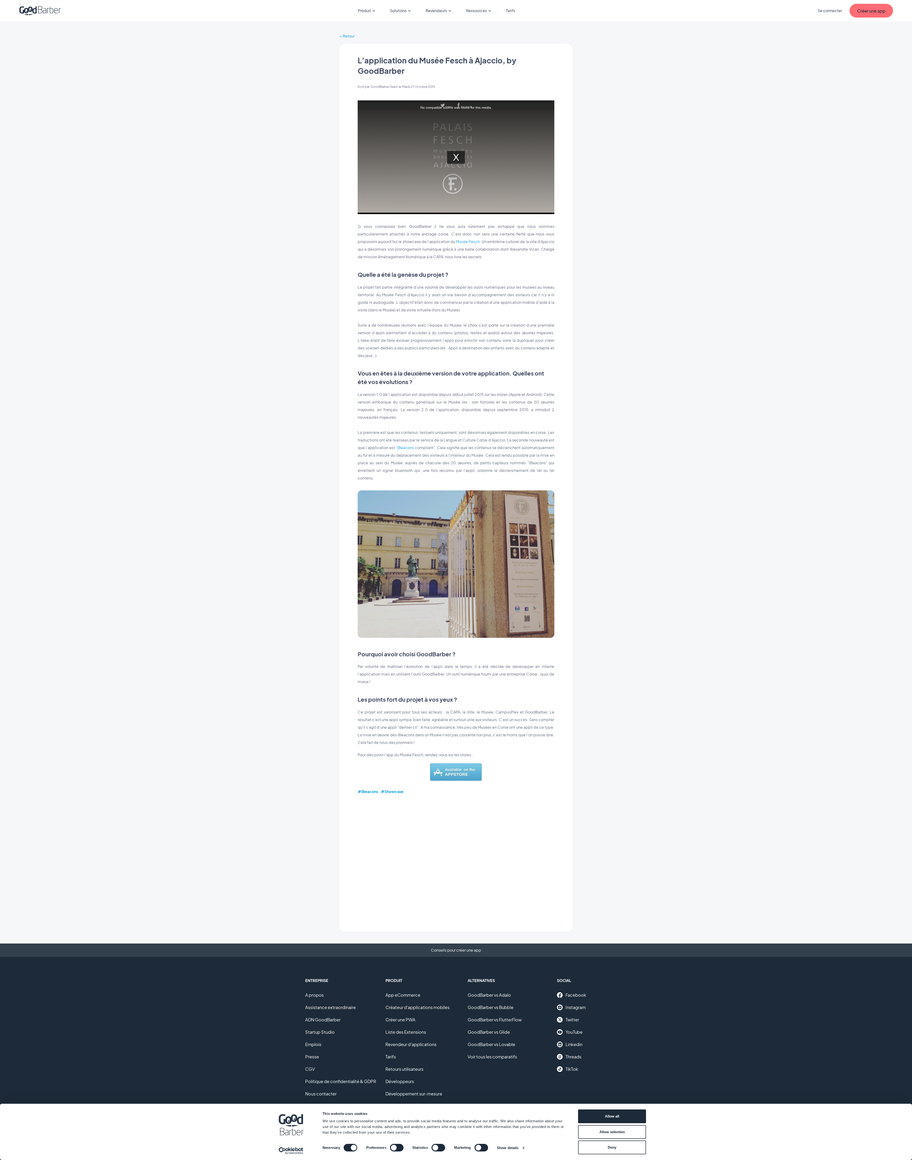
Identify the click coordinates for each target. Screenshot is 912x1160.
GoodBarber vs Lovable (491, 1044)
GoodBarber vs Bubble (490, 1007)
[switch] (397, 1147)
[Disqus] (456, 859)
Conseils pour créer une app (456, 950)
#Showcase (392, 791)
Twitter (572, 1019)
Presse (312, 1056)
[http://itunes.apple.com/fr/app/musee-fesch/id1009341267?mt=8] (456, 779)
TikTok (571, 1069)
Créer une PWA (400, 1019)
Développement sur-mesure (413, 1093)
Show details (507, 1148)
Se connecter (830, 10)
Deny (612, 1147)
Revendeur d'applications (411, 1044)
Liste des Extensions (405, 1032)
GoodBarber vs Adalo (489, 995)
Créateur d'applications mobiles (417, 1007)
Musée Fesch (468, 241)
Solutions (398, 10)
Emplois (313, 1044)
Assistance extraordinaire (330, 1007)
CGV (310, 1069)
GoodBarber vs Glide (489, 1032)
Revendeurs (436, 10)
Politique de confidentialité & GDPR (340, 1081)
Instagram (575, 1007)
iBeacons (405, 447)
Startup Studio (320, 1032)
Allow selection (612, 1132)
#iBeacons (368, 791)
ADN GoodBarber (323, 1019)
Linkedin (573, 1044)
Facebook (575, 995)
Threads (573, 1056)
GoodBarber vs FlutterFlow (495, 1019)
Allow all (612, 1116)
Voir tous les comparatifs (492, 1056)
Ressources (476, 10)
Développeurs (399, 1081)
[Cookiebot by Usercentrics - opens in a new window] (291, 1150)
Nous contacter (321, 1093)
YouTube (574, 1032)
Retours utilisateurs (404, 1069)
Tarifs (510, 10)
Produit (364, 10)
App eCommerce (402, 995)
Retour (349, 35)
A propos (314, 995)
